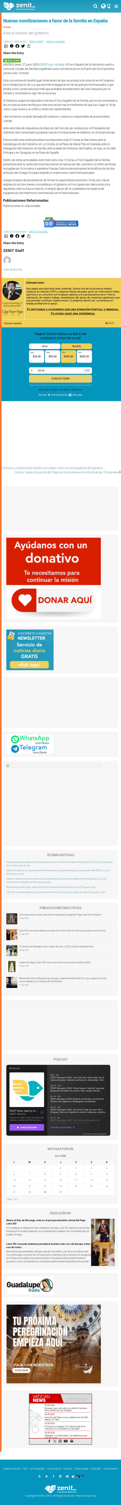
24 (76, 1186)
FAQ (25, 1468)
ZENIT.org (46, 64)
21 (29, 1186)
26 (107, 1186)
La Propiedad (37, 1468)
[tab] (44, 1398)
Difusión (67, 1468)
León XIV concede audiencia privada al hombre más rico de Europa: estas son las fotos (49, 892)
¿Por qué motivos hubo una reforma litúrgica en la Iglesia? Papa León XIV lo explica (60, 914)
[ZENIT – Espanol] (34, 6)
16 (60, 1180)
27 (14, 1192)
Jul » (15, 1199)
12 (107, 1174)
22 (45, 1186)
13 (14, 1180)
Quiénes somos (12, 1468)
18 (91, 1180)
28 (29, 1192)
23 (60, 1186)
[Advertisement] (60, 442)
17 (76, 1180)
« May (9, 1199)
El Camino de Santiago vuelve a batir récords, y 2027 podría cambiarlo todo (56, 946)
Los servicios (54, 1468)
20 (14, 1186)
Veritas (58, 64)
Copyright (96, 1468)
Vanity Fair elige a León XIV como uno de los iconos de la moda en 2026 (54, 962)
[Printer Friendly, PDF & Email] (12, 60)
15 (45, 1180)
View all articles (12, 269)
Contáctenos (110, 1468)
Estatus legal (81, 1468)
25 (91, 1186)
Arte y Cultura (56, 41)
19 (107, 1180)
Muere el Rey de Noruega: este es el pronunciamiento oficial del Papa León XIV (44, 887)
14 (29, 1180)
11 (91, 1174)
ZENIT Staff (36, 41)
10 (76, 1174)
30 (60, 1192)
